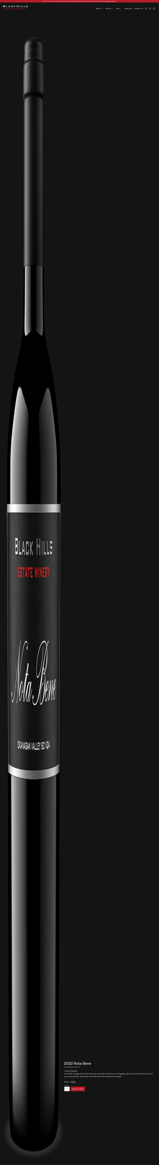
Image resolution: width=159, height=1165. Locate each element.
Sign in (150, 7)
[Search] (146, 7)
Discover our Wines (110, 1)
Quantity (67, 1085)
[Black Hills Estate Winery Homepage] (15, 7)
